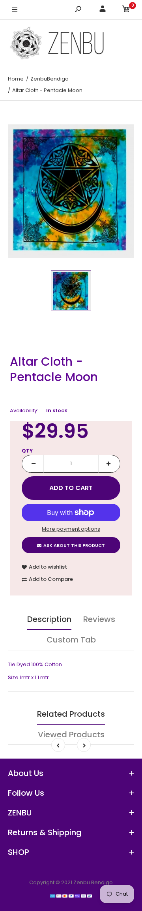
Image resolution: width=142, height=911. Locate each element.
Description (49, 619)
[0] (126, 10)
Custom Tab (71, 639)
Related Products (71, 713)
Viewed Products (71, 734)
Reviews (99, 619)
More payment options (71, 529)
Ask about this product (74, 545)
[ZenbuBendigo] (71, 43)
